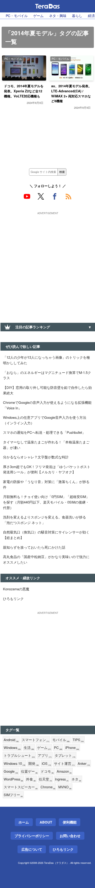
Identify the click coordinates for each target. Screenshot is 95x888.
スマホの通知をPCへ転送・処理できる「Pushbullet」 (44, 432)
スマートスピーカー (21, 787)
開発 (33, 763)
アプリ (45, 755)
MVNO (64, 787)
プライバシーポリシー (32, 835)
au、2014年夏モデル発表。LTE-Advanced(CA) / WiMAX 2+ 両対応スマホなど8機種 (71, 93)
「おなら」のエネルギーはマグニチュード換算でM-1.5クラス (47, 375)
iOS (46, 763)
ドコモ (47, 771)
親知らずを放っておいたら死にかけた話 (34, 547)
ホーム (23, 822)
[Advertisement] (47, 263)
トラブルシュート (19, 755)
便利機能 (70, 822)
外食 (31, 779)
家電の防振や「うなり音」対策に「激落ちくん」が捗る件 (46, 484)
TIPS (78, 739)
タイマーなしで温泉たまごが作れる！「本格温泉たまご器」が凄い (46, 445)
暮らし (77, 15)
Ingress (61, 779)
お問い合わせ (70, 835)
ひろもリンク (13, 598)
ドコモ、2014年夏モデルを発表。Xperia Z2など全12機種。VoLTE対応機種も (24, 91)
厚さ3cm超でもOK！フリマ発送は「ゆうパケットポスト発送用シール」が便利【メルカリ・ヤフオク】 (46, 469)
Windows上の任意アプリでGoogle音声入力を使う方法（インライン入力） (44, 420)
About (46, 822)
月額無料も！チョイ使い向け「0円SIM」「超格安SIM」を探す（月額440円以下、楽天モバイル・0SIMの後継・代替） (46, 502)
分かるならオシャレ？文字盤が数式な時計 (36, 456)
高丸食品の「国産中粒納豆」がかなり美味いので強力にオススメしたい (46, 559)
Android (11, 739)
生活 (29, 747)
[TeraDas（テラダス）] (47, 6)
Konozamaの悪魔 (16, 588)
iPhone (72, 747)
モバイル (61, 739)
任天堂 (45, 779)
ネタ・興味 (57, 15)
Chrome (48, 787)
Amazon (64, 771)
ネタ (76, 779)
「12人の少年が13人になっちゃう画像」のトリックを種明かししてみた (46, 360)
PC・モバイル (17, 15)
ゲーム (38, 15)
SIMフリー (13, 795)
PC (58, 747)
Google (11, 771)
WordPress (13, 779)
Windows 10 (14, 763)
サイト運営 (64, 763)
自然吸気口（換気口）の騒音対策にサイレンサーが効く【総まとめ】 (46, 535)
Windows (12, 747)
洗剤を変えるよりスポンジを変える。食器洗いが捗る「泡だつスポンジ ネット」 (44, 520)
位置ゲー (29, 771)
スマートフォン (35, 739)
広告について (31, 849)
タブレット (65, 755)
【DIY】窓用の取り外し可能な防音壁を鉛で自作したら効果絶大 (47, 390)
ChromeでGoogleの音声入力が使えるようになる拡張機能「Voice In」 (47, 405)
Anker (84, 763)
